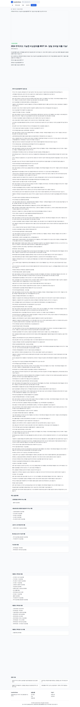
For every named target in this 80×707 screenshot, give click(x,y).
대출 (23, 5)
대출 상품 (33, 698)
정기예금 (32, 694)
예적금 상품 (17, 5)
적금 (32, 696)
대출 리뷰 (34, 5)
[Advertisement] (40, 76)
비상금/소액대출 (19, 9)
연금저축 (28, 5)
